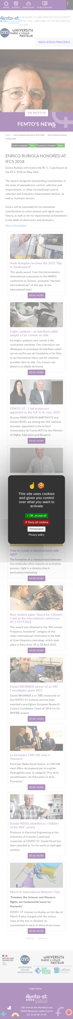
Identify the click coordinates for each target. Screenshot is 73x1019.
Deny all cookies (37, 522)
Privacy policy (36, 534)
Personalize (36, 529)
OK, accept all (37, 515)
